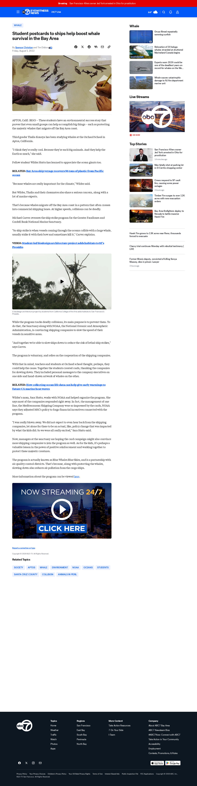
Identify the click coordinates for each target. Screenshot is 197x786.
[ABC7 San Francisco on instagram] (33, 763)
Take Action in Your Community (164, 739)
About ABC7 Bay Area (159, 725)
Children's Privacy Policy (57, 774)
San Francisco (83, 725)
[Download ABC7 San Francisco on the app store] (157, 763)
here (76, 476)
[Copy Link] (109, 46)
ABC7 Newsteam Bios (159, 730)
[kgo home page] (24, 725)
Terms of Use (98, 774)
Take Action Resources (119, 725)
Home (53, 725)
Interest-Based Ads (112, 774)
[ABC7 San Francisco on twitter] (26, 763)
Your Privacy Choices (37, 774)
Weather (54, 730)
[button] (18, 12)
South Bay (82, 735)
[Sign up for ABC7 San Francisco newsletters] (40, 763)
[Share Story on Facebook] (75, 46)
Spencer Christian (24, 47)
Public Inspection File (130, 774)
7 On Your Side (116, 730)
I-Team (112, 735)
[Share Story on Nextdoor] (95, 46)
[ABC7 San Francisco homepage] (35, 12)
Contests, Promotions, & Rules (163, 753)
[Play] (157, 116)
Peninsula (81, 739)
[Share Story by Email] (102, 46)
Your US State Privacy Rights (79, 774)
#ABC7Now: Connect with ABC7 (164, 735)
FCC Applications (147, 774)
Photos (53, 744)
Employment (155, 749)
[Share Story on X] (82, 46)
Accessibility (154, 744)
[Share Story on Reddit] (89, 46)
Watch (53, 739)
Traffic (53, 735)
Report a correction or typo (23, 548)
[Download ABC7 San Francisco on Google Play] (172, 763)
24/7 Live (56, 11)
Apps (52, 749)
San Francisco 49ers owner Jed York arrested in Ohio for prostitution (97, 3)
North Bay (82, 744)
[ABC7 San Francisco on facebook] (19, 763)
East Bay (81, 730)
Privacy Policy (22, 774)
